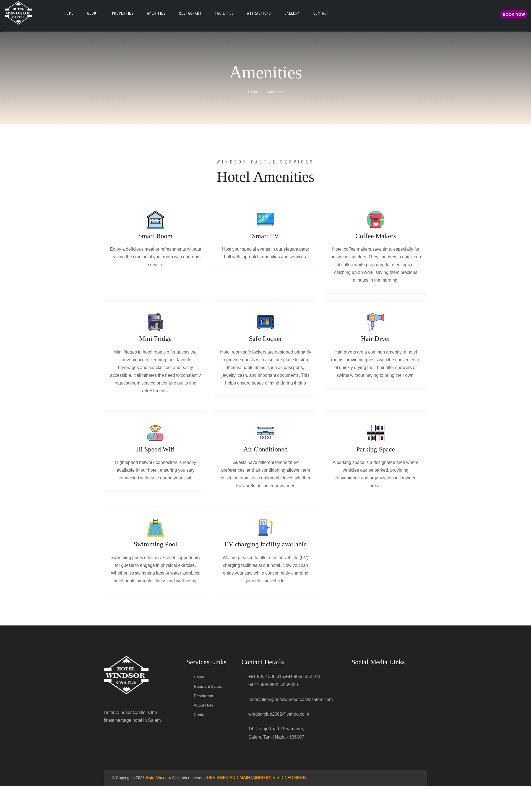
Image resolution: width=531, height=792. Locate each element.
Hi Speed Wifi (155, 449)
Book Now (514, 14)
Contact (321, 12)
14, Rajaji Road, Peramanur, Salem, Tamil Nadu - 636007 (276, 732)
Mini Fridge (155, 338)
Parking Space (375, 449)
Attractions (259, 12)
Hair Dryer (376, 338)
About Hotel (204, 705)
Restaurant (190, 12)
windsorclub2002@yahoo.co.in (278, 714)
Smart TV (265, 236)
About (93, 12)
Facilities (224, 12)
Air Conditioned (265, 449)
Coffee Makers (375, 236)
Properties (123, 12)
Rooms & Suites (208, 686)
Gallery (292, 12)
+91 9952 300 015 (266, 676)
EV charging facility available (265, 544)
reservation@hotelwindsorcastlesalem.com (290, 699)
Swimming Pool (155, 544)
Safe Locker (265, 338)
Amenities (156, 12)
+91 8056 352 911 (303, 676)
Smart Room (155, 236)
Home (69, 12)
